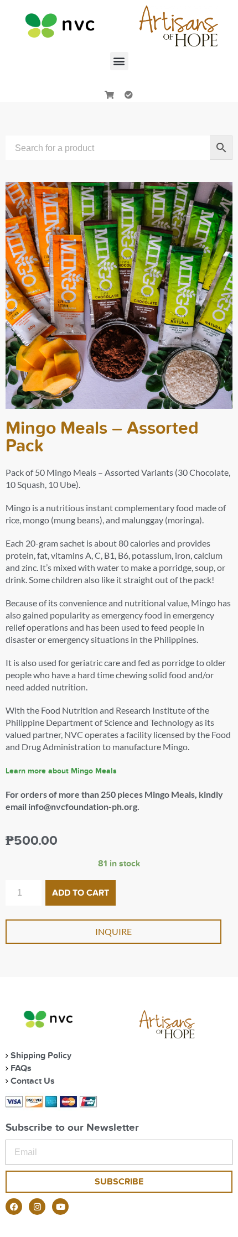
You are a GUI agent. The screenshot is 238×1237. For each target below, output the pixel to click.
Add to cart (80, 892)
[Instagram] (37, 1206)
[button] (119, 61)
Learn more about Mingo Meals (61, 771)
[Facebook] (14, 1206)
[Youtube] (60, 1206)
